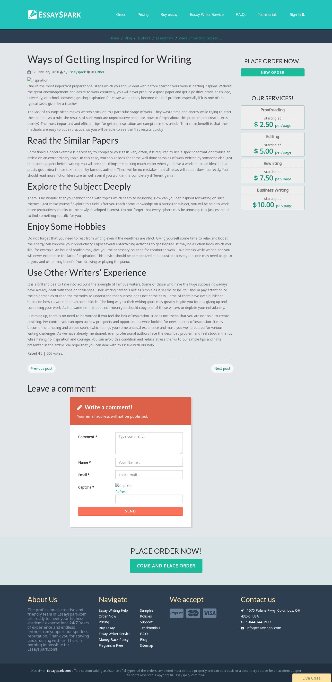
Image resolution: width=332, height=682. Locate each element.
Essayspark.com (59, 670)
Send (130, 510)
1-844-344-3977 (258, 622)
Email (84, 474)
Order (120, 14)
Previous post (41, 368)
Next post (222, 368)
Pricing (143, 14)
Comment (87, 436)
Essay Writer (207, 14)
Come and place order (166, 566)
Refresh (121, 491)
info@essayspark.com (264, 628)
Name (84, 462)
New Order (272, 72)
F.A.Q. (241, 14)
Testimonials (268, 14)
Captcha (86, 487)
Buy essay (169, 14)
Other (99, 72)
